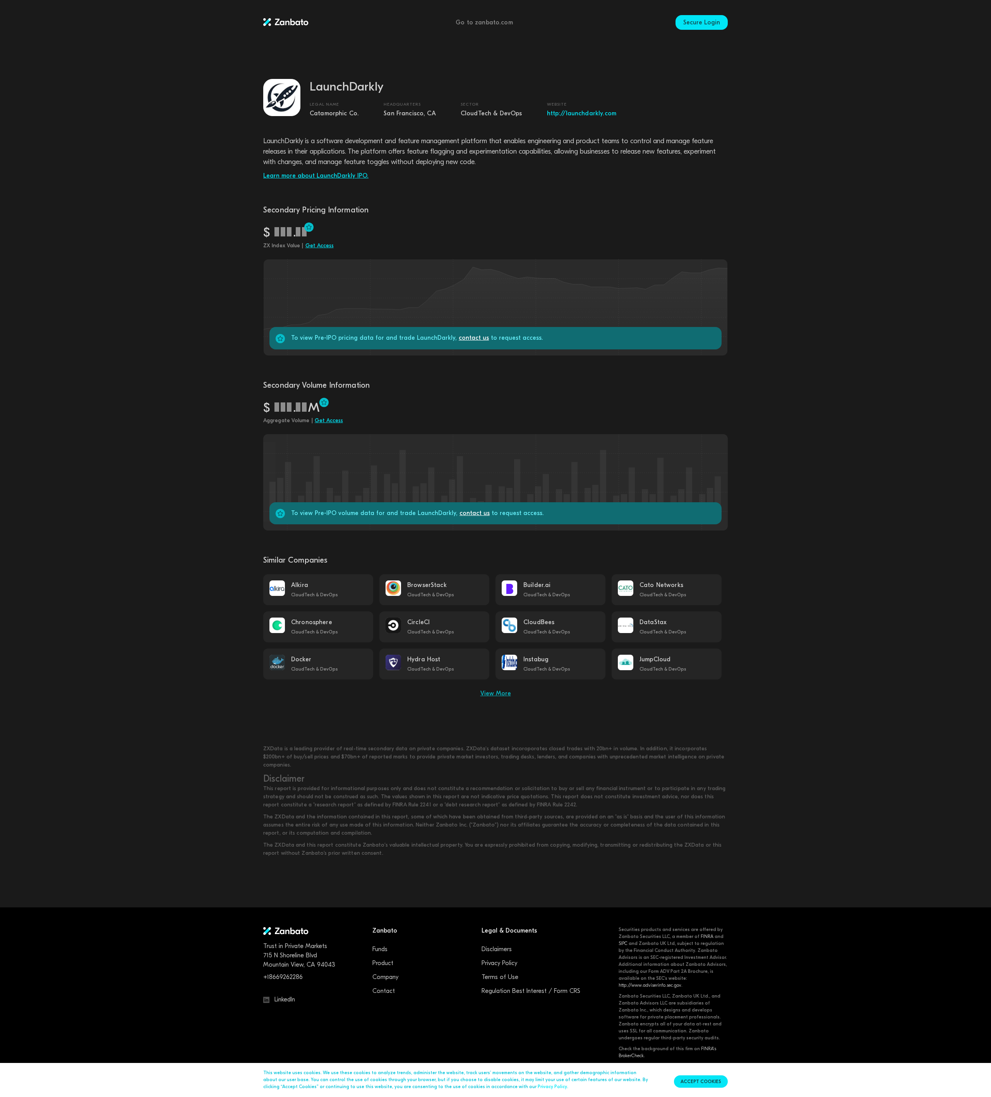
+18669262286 (283, 977)
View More (495, 693)
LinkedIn (284, 999)
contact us (474, 337)
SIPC (623, 943)
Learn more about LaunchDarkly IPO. (316, 175)
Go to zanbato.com (484, 22)
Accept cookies (701, 1081)
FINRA (707, 936)
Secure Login (701, 22)
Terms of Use (500, 977)
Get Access (319, 245)
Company (385, 977)
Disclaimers (497, 949)
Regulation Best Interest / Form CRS (531, 990)
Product (382, 963)
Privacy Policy (499, 963)
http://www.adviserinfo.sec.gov (650, 985)
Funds (379, 949)
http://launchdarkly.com (581, 113)
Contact (383, 990)
